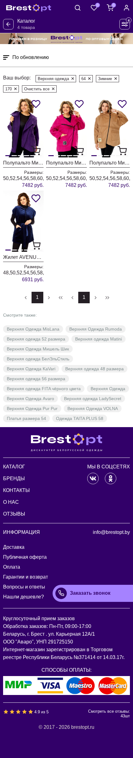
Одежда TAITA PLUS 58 (79, 418)
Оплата (11, 567)
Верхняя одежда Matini (98, 338)
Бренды (14, 478)
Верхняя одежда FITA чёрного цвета (44, 388)
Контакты (16, 490)
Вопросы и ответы (24, 586)
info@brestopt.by (111, 532)
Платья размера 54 (26, 418)
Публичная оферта (25, 557)
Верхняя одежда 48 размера (94, 368)
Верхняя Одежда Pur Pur (32, 408)
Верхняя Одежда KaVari (31, 368)
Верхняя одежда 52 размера (36, 338)
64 (83, 78)
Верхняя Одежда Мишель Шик (38, 348)
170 (8, 89)
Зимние (105, 78)
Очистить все (36, 89)
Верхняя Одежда (108, 388)
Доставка (13, 547)
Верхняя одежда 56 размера (36, 378)
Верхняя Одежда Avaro (30, 398)
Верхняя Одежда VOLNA (92, 408)
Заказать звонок (90, 593)
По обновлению (30, 57)
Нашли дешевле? (23, 596)
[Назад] (8, 24)
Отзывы (14, 514)
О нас (11, 502)
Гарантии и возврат (25, 577)
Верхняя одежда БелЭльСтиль (38, 358)
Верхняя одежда (53, 78)
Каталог (14, 466)
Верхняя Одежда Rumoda (95, 329)
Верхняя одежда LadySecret (92, 398)
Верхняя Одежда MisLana (33, 329)
